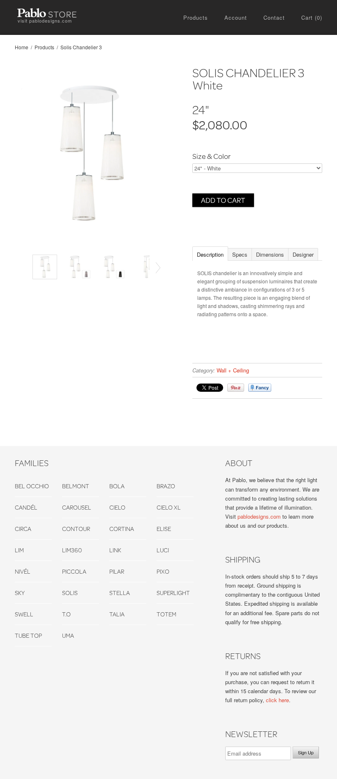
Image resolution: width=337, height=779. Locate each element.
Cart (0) (311, 17)
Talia (117, 614)
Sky (20, 592)
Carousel (76, 507)
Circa (23, 528)
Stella (119, 592)
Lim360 (72, 550)
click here (277, 700)
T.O (66, 614)
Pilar (116, 571)
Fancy (259, 388)
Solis (70, 592)
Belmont (75, 486)
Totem (166, 614)
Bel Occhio (32, 486)
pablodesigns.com (259, 516)
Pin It (235, 388)
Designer (303, 254)
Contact (274, 17)
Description (210, 254)
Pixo (163, 571)
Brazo (166, 486)
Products (195, 17)
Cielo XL (169, 507)
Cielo (117, 507)
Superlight (173, 592)
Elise (164, 528)
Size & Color (211, 156)
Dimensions (270, 254)
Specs (239, 254)
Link (115, 550)
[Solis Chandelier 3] (89, 154)
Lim (19, 550)
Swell (24, 614)
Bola (117, 486)
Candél (26, 507)
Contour (76, 528)
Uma (68, 635)
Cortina (121, 528)
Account (235, 17)
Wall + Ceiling (233, 370)
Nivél (22, 571)
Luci (163, 550)
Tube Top (28, 635)
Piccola (74, 571)
